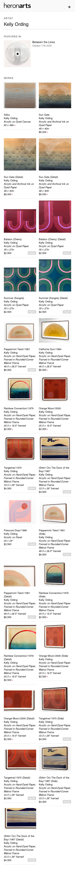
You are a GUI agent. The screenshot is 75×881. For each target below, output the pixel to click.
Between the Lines (43, 42)
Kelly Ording (11, 118)
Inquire (32, 253)
